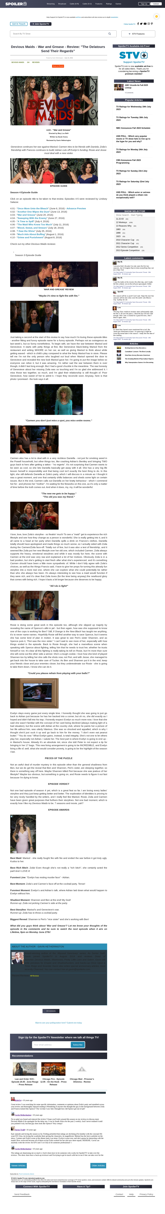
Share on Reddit (58, 66)
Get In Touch (18, 24)
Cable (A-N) (74, 4)
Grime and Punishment (30, 237)
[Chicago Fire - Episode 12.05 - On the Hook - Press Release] (53, 1076)
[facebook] (138, 23)
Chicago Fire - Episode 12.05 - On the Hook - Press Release (53, 1082)
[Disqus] (58, 1126)
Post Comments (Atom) (26, 1174)
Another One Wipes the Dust (33, 211)
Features (98, 4)
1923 (118, 236)
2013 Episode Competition (128, 250)
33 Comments (51, 1011)
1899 (118, 233)
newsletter (114, 17)
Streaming (51, 4)
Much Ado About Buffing (31, 234)
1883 (118, 229)
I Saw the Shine (26, 231)
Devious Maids (17, 62)
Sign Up (144, 4)
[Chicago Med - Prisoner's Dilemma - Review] (82, 1076)
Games (118, 4)
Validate (156, 4)
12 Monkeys (121, 222)
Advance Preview (76, 208)
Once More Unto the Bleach (33, 208)
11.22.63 (120, 219)
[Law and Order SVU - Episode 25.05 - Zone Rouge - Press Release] (25, 1076)
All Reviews (34, 976)
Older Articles (98, 1165)
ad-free (78, 17)
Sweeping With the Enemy (32, 218)
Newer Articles (18, 1165)
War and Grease (26, 215)
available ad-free (143, 66)
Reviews (36, 62)
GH (28, 62)
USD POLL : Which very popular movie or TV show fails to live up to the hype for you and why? (133, 139)
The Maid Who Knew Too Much (35, 224)
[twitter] (141, 23)
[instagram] (148, 23)
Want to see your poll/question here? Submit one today (58, 1023)
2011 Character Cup (125, 243)
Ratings (109, 4)
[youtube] (145, 23)
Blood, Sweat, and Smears (32, 228)
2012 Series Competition (127, 247)
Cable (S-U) (87, 4)
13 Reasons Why (124, 226)
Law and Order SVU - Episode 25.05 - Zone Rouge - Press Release (25, 1082)
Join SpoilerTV (41, 24)
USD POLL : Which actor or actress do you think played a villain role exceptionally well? (133, 195)
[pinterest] (152, 23)
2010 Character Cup (125, 240)
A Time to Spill (25, 221)
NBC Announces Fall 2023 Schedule (133, 128)
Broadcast (62, 4)
